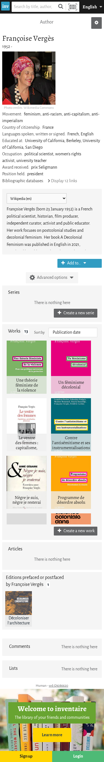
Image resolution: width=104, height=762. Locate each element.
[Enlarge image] (28, 78)
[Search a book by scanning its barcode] (72, 7)
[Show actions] (96, 23)
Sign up (26, 756)
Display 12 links (64, 181)
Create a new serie (78, 313)
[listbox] (73, 332)
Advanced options (52, 277)
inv (5, 6)
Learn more (52, 735)
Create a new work (79, 531)
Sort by (39, 332)
